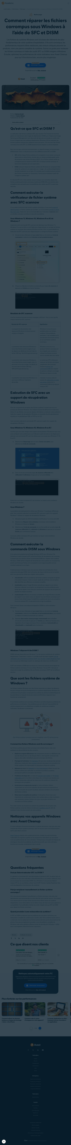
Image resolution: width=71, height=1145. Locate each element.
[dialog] (35, 572)
